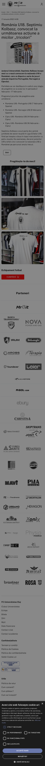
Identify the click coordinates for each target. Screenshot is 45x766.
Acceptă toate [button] (22, 751)
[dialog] (22, 733)
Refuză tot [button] (22, 756)
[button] (22, 761)
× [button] (42, 704)
